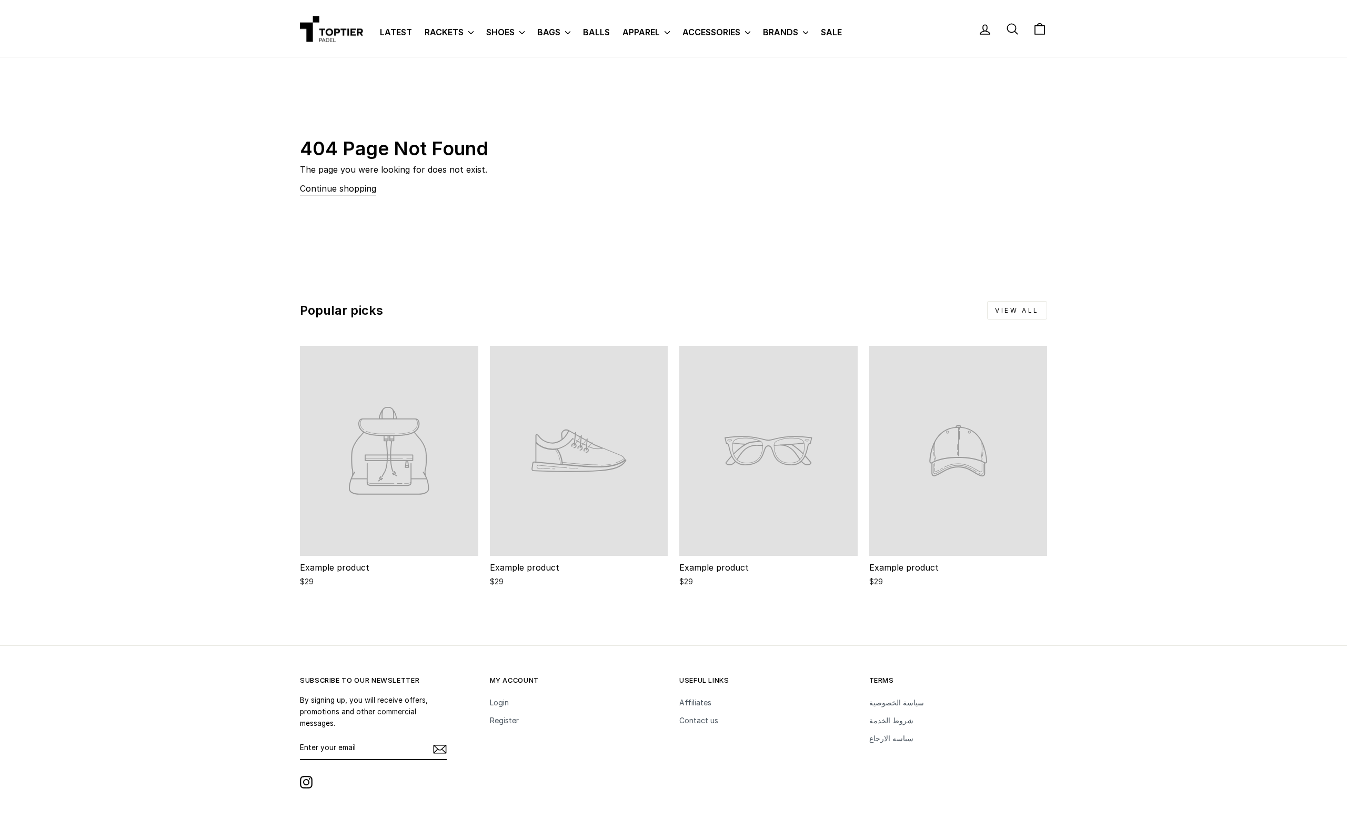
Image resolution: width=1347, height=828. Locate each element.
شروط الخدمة (891, 720)
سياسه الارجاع (891, 738)
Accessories (712, 32)
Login (499, 702)
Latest (396, 32)
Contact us (698, 720)
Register (504, 720)
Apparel (642, 32)
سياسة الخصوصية (896, 702)
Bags (549, 32)
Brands (781, 32)
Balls (596, 32)
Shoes (501, 32)
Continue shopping (338, 188)
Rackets (445, 32)
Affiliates (695, 702)
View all (1017, 310)
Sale (831, 32)
